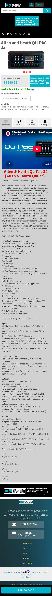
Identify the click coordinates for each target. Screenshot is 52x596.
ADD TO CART (26, 590)
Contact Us (26, 543)
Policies (26, 553)
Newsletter (26, 563)
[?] (33, 90)
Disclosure (26, 577)
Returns (27, 558)
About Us (26, 548)
